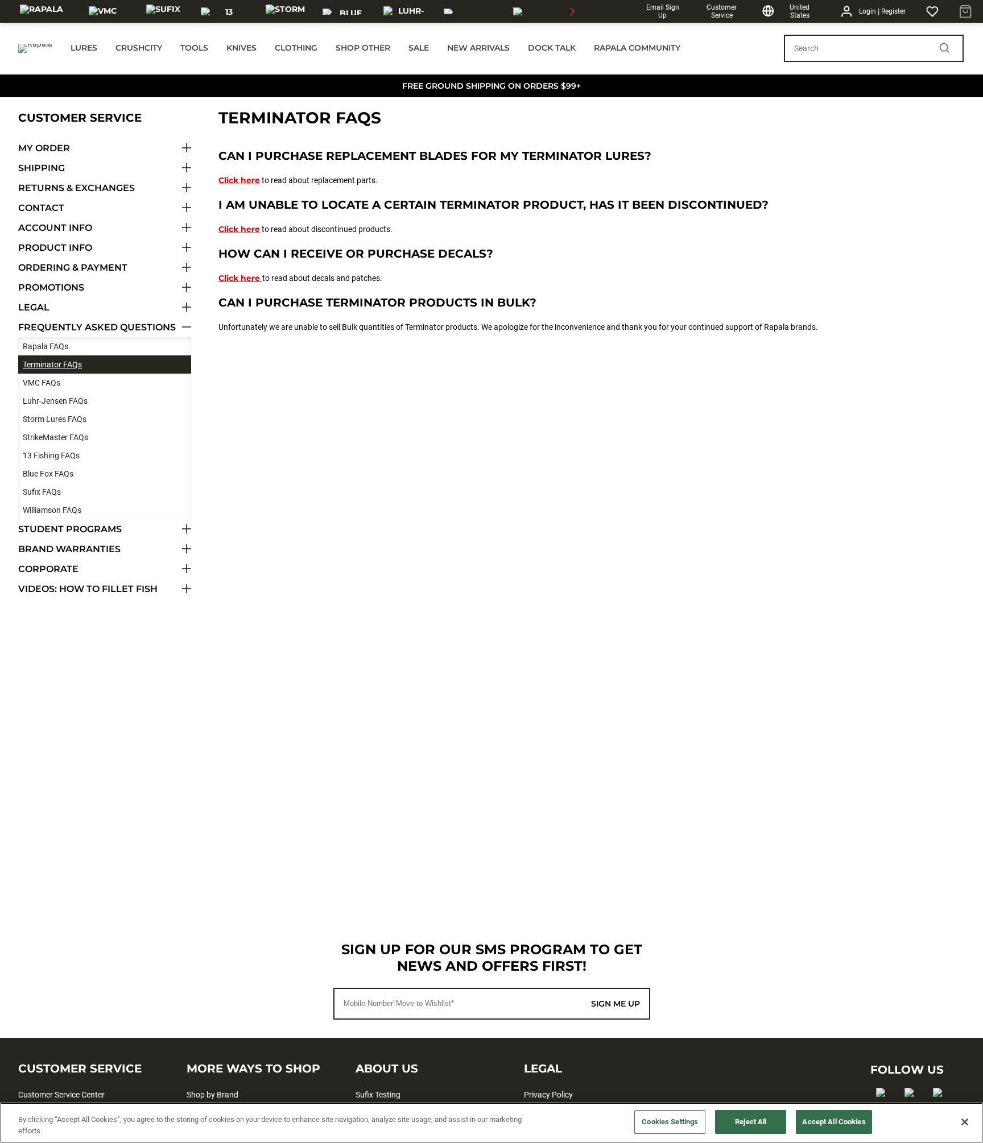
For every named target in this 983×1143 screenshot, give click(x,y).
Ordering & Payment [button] (72, 267)
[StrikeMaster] (545, 11)
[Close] (964, 1121)
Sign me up (615, 1004)
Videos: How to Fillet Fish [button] (88, 588)
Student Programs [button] (70, 529)
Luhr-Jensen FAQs (55, 400)
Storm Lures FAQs (54, 419)
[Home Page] (35, 48)
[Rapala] (41, 11)
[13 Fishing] (224, 11)
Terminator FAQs (52, 364)
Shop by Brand (212, 1094)
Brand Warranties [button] (69, 549)
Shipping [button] (41, 168)
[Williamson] (471, 11)
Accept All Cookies (833, 1121)
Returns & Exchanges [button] (76, 188)
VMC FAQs (41, 382)
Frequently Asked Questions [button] (97, 327)
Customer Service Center (61, 1094)
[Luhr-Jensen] (407, 11)
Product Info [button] (55, 247)
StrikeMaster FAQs (55, 437)
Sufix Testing (378, 1094)
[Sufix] (163, 11)
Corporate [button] (48, 569)
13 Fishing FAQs (51, 455)
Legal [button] (33, 307)
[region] (491, 1123)
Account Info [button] (55, 227)
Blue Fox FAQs (48, 473)
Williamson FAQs (52, 510)
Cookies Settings (670, 1121)
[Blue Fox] (346, 11)
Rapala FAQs (45, 346)
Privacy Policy (548, 1094)
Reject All (750, 1121)
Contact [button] (41, 207)
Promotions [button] (51, 287)
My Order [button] (44, 148)
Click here (239, 180)
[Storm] (285, 11)
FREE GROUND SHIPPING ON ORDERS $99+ (491, 86)
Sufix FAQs (42, 491)
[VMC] (102, 11)
